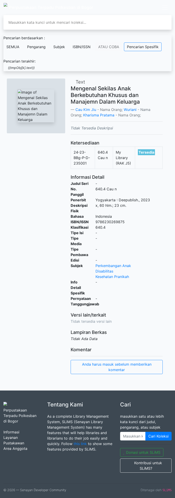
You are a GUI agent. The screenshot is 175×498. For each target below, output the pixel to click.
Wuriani (130, 109)
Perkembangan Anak (113, 265)
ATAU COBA (108, 47)
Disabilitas (104, 271)
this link (80, 443)
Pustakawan (13, 443)
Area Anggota (15, 448)
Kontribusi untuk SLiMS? (148, 466)
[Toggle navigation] (165, 7)
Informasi (11, 432)
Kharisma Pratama (98, 115)
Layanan (10, 437)
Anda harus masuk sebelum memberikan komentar (117, 367)
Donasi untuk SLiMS (143, 452)
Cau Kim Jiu (85, 109)
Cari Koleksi (158, 436)
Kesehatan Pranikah (112, 276)
